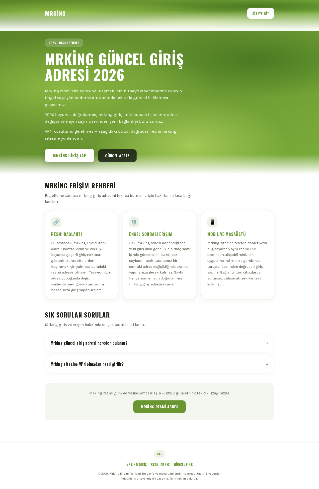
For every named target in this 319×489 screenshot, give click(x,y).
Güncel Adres (117, 155)
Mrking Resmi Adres (159, 406)
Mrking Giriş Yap (69, 156)
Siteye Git (260, 13)
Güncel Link (183, 464)
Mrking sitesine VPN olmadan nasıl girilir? (87, 364)
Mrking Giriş (136, 464)
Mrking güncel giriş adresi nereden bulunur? (89, 343)
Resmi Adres (160, 464)
